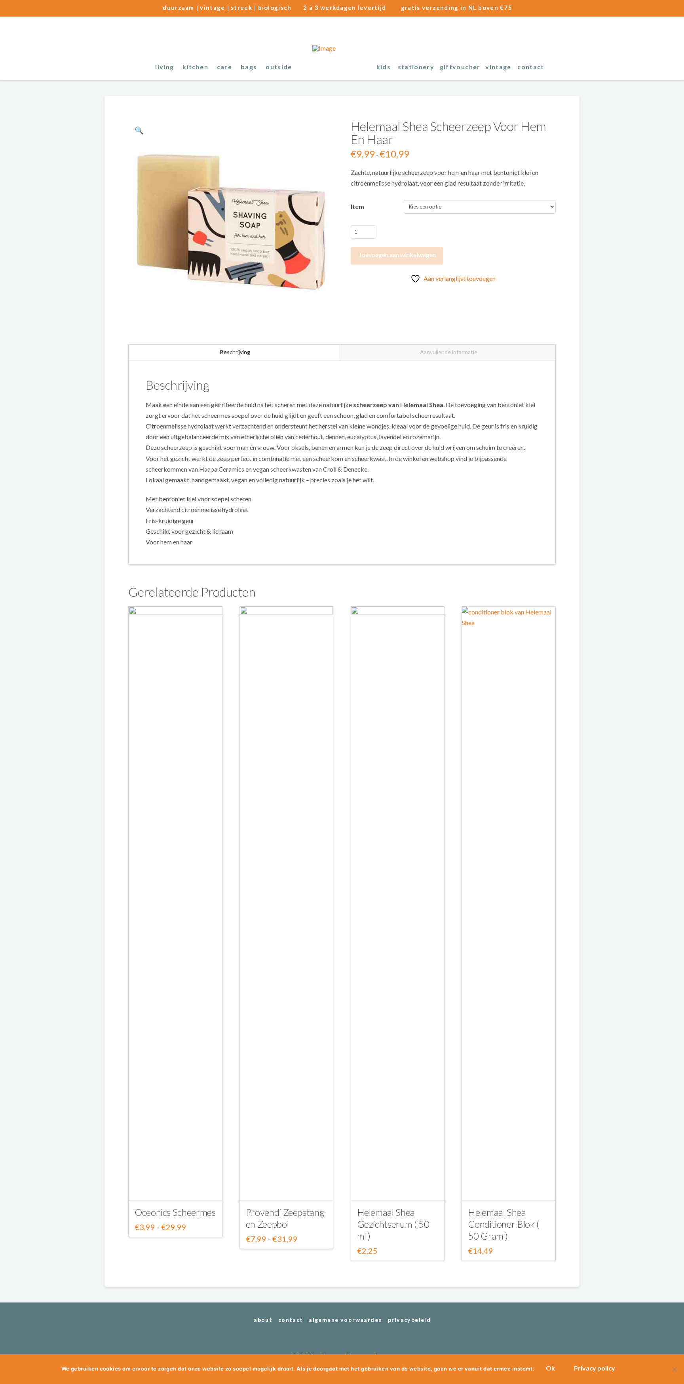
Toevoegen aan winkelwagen (397, 254)
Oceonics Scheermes (175, 1212)
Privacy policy (594, 1368)
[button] (572, 66)
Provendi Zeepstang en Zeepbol (285, 1218)
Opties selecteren (175, 1186)
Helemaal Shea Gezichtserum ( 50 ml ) (393, 1224)
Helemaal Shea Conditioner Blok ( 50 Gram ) (503, 1224)
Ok (550, 1368)
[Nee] (674, 1369)
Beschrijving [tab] (235, 352)
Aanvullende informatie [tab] (448, 352)
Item (357, 206)
